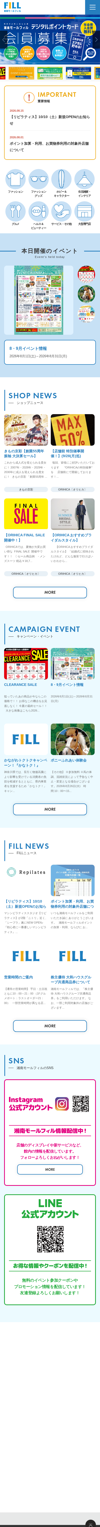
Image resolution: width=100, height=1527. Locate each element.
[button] (3, 40)
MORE (50, 592)
